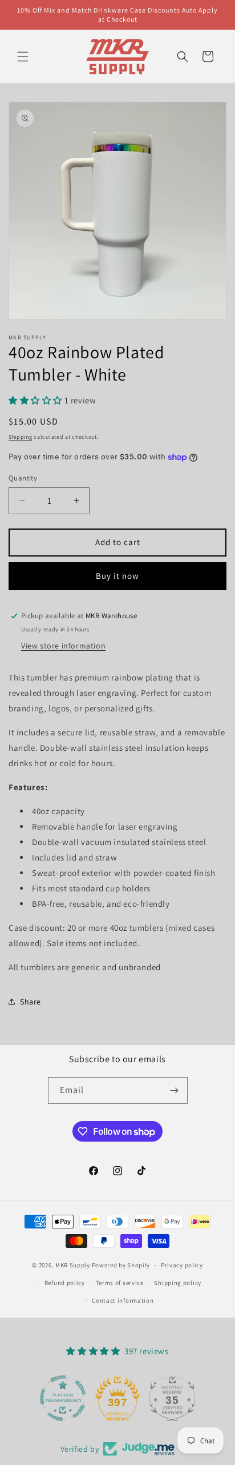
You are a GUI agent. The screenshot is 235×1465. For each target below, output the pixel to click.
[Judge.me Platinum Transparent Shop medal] (63, 1398)
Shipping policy (177, 1283)
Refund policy (64, 1283)
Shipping (21, 437)
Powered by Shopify (121, 1265)
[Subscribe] (174, 1090)
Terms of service (120, 1283)
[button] (22, 56)
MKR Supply (72, 1265)
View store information (63, 646)
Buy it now (117, 575)
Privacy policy (182, 1265)
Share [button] (30, 1001)
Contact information (122, 1300)
